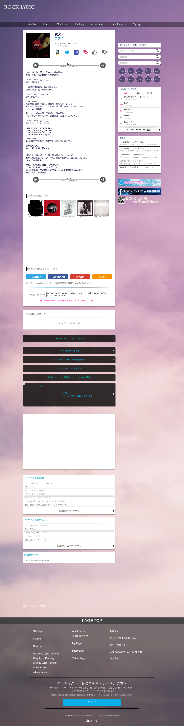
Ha (122, 79)
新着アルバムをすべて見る (69, 546)
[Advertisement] (110, 9)
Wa (157, 79)
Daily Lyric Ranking (43, 658)
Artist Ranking (40, 667)
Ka (131, 71)
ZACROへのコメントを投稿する (69, 338)
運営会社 (114, 658)
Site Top (37, 631)
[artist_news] (97, 24)
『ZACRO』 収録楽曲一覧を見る (69, 359)
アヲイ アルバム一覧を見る (69, 368)
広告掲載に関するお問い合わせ (126, 651)
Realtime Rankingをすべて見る (139, 130)
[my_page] (137, 24)
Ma (131, 79)
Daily (139, 93)
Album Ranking (41, 672)
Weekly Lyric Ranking (44, 663)
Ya (139, 79)
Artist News (78, 631)
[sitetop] (32, 24)
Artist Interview (80, 635)
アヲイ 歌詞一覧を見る (69, 351)
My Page (77, 643)
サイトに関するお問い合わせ (125, 638)
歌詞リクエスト (118, 645)
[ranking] (79, 24)
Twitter (36, 277)
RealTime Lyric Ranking (46, 653)
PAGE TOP (92, 620)
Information (78, 650)
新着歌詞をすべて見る (69, 511)
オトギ (62, 43)
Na (157, 71)
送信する (92, 702)
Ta (148, 71)
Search (37, 638)
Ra (148, 79)
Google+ (80, 277)
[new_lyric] (62, 24)
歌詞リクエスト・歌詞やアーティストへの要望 (69, 377)
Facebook (58, 277)
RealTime (127, 93)
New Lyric (38, 646)
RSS (102, 277)
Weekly (150, 93)
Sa (139, 71)
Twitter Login (79, 658)
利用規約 (114, 631)
